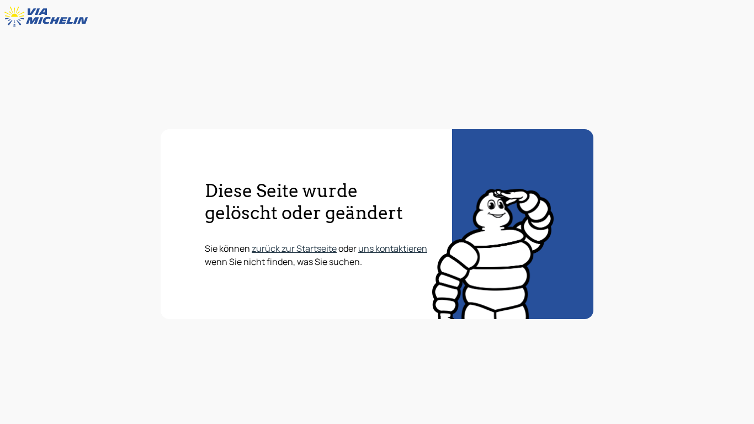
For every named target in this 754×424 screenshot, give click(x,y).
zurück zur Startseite (294, 248)
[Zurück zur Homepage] (48, 16)
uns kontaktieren (392, 248)
